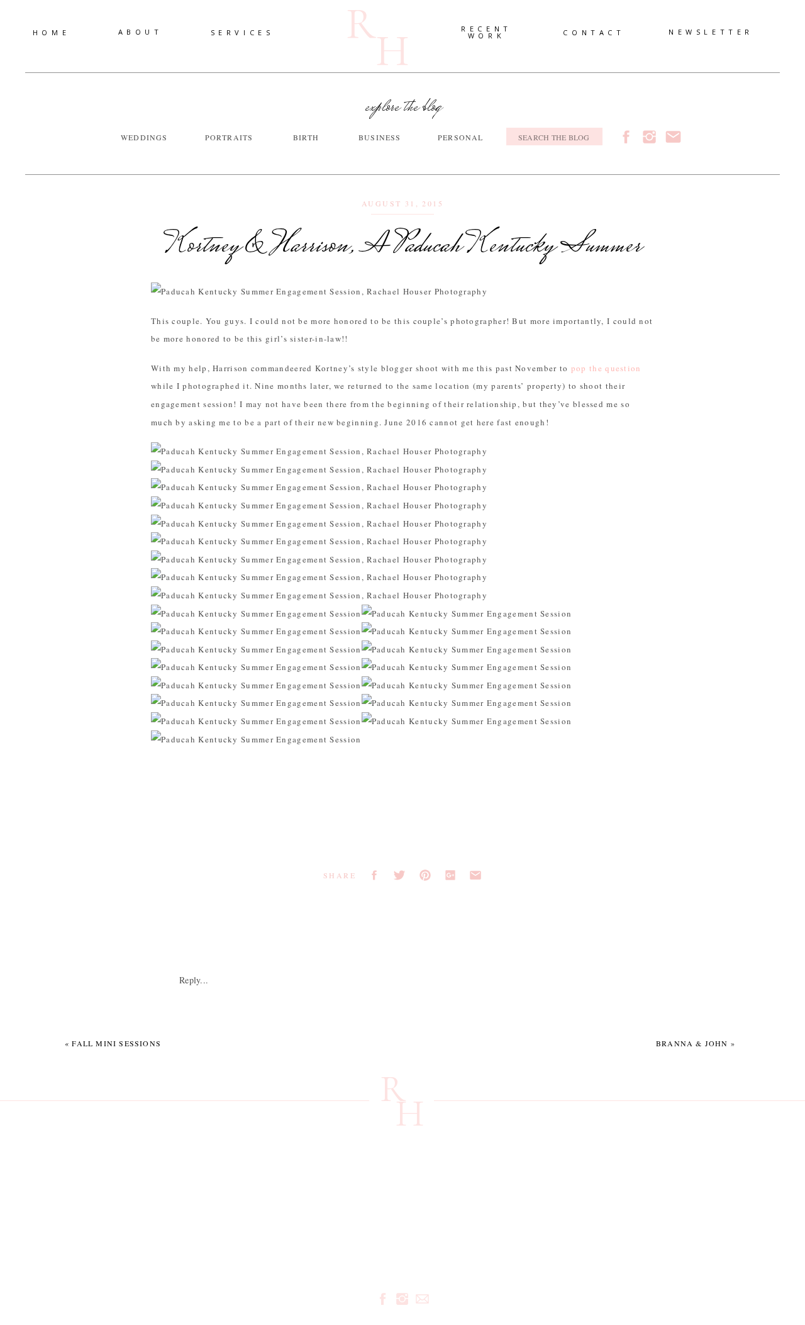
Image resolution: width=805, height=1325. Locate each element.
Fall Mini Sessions (116, 1043)
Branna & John (692, 1043)
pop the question (606, 368)
